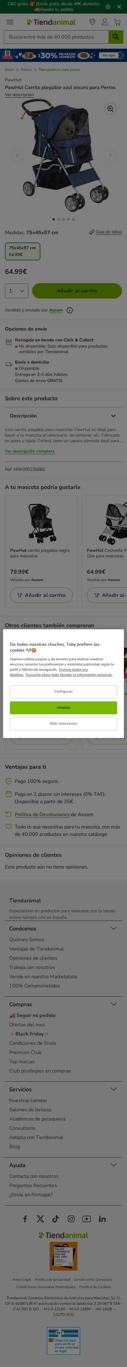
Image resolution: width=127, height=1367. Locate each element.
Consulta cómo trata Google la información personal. (69, 674)
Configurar (63, 691)
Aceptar (63, 707)
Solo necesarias (63, 723)
